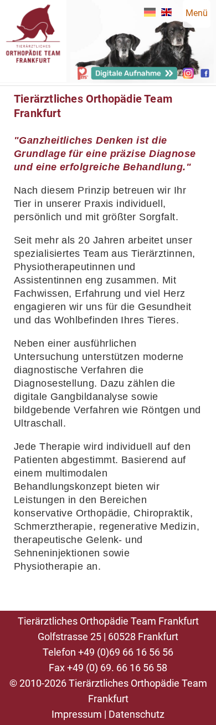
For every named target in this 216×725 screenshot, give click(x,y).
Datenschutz (136, 714)
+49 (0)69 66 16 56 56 (125, 652)
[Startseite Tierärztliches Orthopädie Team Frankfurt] (33, 77)
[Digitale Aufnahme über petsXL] (127, 77)
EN (166, 12)
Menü (197, 13)
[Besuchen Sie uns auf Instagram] (188, 75)
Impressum (77, 714)
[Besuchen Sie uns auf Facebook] (204, 75)
